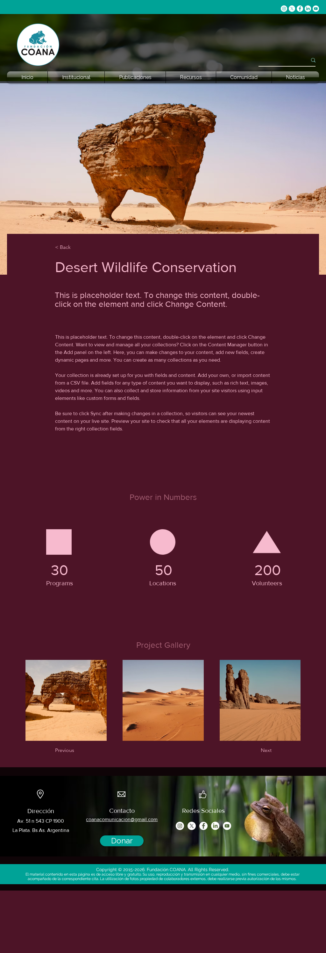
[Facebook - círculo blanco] (300, 8)
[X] (292, 8)
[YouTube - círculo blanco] (316, 8)
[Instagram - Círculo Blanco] (284, 8)
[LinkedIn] (308, 8)
